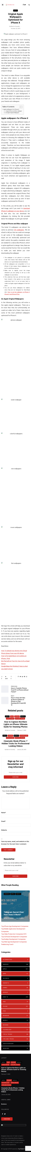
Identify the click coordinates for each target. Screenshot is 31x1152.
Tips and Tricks (20, 718)
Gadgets (15, 983)
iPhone (17, 716)
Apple (15, 10)
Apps (15, 973)
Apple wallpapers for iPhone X (11, 109)
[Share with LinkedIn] (22, 676)
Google (15, 992)
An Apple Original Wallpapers (12, 112)
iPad (12, 716)
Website (4, 830)
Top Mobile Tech (22, 1149)
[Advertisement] (15, 381)
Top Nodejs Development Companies (13, 939)
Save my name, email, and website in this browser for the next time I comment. (15, 843)
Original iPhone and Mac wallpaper (14, 111)
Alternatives (15, 959)
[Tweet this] (20, 676)
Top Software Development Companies (14, 937)
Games (15, 987)
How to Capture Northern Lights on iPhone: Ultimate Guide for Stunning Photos (15, 724)
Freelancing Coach (7, 944)
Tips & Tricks (10, 718)
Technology (24, 735)
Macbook (15, 1015)
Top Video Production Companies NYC (14, 934)
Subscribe (15, 777)
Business (15, 978)
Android (15, 964)
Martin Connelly (15, 26)
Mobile (23, 716)
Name (3, 812)
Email (3, 821)
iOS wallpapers (19, 230)
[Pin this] (24, 676)
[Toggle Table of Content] (20, 107)
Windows (15, 1048)
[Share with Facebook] (18, 676)
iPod (15, 1011)
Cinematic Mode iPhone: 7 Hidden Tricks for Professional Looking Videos (15, 743)
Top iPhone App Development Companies (14, 926)
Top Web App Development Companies (14, 942)
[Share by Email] (26, 676)
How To (15, 997)
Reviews (15, 1025)
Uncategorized (15, 1043)
